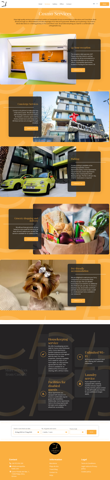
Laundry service (91, 376)
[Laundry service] (80, 383)
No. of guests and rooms (49, 428)
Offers (62, 4)
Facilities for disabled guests (56, 385)
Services (47, 4)
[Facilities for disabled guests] (43, 394)
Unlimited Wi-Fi (95, 354)
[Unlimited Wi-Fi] (80, 357)
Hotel (40, 4)
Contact (68, 4)
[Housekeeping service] (43, 354)
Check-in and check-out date (22, 428)
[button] (104, 4)
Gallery (55, 4)
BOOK (91, 432)
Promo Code (73, 429)
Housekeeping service (58, 341)
